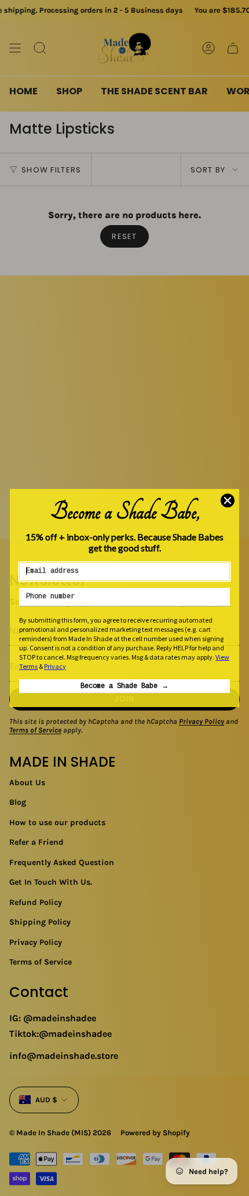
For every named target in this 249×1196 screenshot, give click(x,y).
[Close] (228, 500)
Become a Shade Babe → (124, 686)
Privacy (55, 666)
